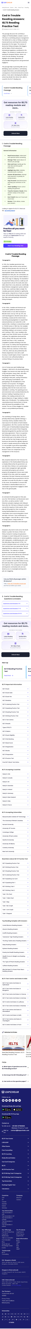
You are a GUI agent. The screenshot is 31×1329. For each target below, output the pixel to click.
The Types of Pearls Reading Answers (13, 962)
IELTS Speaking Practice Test (10, 708)
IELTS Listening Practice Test (10, 704)
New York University (8, 851)
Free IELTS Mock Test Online (10, 762)
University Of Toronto (8, 828)
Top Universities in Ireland (7, 1225)
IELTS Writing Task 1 (8, 886)
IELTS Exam (5, 689)
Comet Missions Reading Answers (12, 925)
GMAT (18, 1249)
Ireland (4, 1206)
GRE (17, 1247)
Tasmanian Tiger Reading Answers (12, 937)
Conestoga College (8, 832)
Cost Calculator (6, 1240)
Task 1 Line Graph (7, 909)
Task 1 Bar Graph (7, 906)
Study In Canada (7, 778)
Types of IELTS (6, 727)
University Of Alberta (8, 844)
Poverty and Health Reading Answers (13, 952)
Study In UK (5, 782)
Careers (18, 1199)
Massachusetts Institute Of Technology (13, 817)
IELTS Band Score (7, 743)
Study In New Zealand (9, 797)
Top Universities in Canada (7, 1218)
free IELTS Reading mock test (17, 583)
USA (3, 1197)
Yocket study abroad (8, 1293)
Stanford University (8, 840)
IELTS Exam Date (7, 692)
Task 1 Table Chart (8, 898)
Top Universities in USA (7, 1213)
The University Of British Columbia (12, 820)
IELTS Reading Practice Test (10, 712)
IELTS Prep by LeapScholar (20, 1234)
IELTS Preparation (7, 754)
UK (3, 1199)
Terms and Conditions (8, 1300)
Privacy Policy (6, 1298)
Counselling (5, 1254)
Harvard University (7, 824)
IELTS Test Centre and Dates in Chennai (14, 994)
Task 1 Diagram (7, 913)
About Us (19, 1197)
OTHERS (11, 1322)
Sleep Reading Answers (9, 944)
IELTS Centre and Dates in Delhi (11, 1015)
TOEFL (18, 1242)
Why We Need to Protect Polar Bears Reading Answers (13, 970)
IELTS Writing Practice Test (10, 716)
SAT (17, 1244)
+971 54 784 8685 (16, 1285)
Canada (4, 1201)
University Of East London (10, 836)
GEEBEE (4, 1295)
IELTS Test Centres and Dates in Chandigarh (11, 1020)
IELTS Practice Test (8, 758)
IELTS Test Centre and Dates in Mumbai (14, 1006)
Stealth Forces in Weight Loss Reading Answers (13, 957)
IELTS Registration (7, 747)
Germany (4, 1208)
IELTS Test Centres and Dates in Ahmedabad (11, 1010)
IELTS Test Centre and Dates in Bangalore (11, 989)
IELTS (3, 1252)
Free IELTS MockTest (8, 1232)
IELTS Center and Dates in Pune (11, 1024)
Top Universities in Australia (7, 1222)
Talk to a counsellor (7, 1238)
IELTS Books (6, 750)
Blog (3, 1242)
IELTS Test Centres (7, 720)
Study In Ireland (7, 789)
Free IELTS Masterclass (5, 1234)
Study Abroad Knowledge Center (7, 1244)
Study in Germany (7, 793)
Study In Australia (7, 785)
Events (4, 1247)
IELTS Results (6, 723)
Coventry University (8, 847)
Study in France (7, 805)
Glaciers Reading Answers (10, 929)
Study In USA (6, 774)
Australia (4, 1203)
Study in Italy (6, 801)
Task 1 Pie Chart (7, 894)
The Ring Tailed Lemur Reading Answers (14, 941)
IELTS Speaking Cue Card (9, 879)
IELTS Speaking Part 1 (8, 882)
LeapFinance (20, 1232)
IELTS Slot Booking (8, 739)
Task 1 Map (5, 902)
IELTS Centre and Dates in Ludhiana (13, 1002)
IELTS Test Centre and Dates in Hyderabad (11, 984)
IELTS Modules (6, 700)
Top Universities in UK (8, 1216)
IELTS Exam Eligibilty (8, 735)
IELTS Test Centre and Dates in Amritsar (14, 998)
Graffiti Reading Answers (9, 933)
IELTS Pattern (6, 731)
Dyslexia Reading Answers (10, 948)
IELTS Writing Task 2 (8, 890)
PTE (17, 1245)
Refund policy (6, 1302)
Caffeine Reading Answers (10, 965)
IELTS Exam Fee (7, 696)
